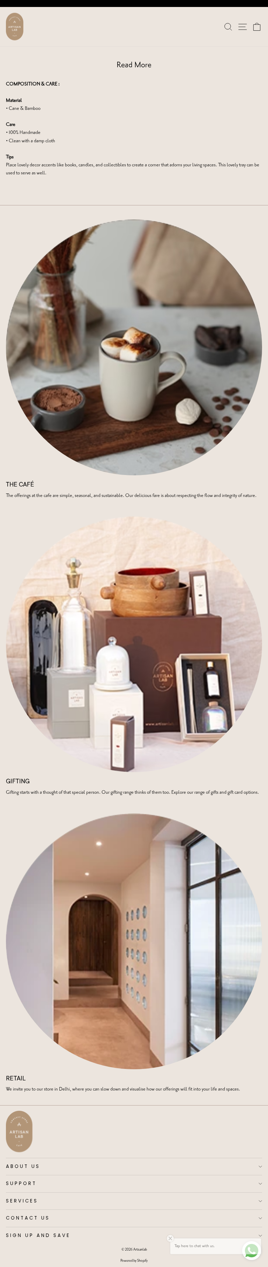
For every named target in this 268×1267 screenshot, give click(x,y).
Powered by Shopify (134, 1261)
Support (21, 1183)
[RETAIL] (134, 941)
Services (22, 1201)
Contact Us (28, 1218)
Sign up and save (38, 1235)
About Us (23, 1166)
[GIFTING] (134, 644)
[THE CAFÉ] (134, 347)
